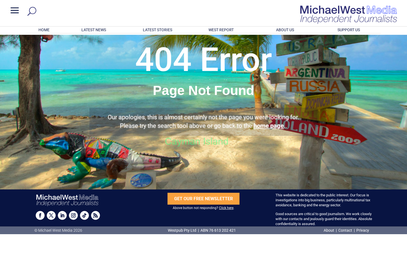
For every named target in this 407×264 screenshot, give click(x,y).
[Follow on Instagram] (73, 215)
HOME (44, 30)
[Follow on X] (51, 215)
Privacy (362, 230)
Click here (226, 208)
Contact (345, 230)
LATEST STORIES (157, 30)
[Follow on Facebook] (40, 215)
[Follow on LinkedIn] (62, 215)
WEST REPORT (221, 30)
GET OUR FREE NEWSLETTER (203, 198)
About (329, 230)
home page (269, 125)
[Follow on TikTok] (84, 215)
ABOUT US (285, 30)
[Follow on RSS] (95, 215)
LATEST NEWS (93, 30)
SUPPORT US (349, 30)
